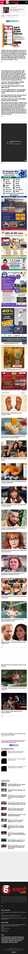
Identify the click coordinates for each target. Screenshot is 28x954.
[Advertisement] (14, 866)
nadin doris (21, 741)
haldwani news (17, 940)
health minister (13, 741)
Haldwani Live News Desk (13, 15)
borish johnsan (13, 740)
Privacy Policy (4, 931)
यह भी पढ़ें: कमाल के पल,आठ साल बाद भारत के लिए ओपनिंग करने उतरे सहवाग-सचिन (13, 96)
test (15, 742)
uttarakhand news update (17, 937)
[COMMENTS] (20, 21)
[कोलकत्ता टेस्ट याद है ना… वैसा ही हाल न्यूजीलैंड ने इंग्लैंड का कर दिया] (4, 761)
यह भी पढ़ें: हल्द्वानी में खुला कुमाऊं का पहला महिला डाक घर (12, 86)
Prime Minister (9, 742)
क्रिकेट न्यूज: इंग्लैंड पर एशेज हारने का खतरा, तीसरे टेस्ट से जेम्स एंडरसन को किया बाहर (16, 752)
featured (11, 942)
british (19, 740)
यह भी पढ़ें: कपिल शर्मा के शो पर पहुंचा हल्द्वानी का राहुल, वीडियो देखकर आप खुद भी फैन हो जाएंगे (13, 91)
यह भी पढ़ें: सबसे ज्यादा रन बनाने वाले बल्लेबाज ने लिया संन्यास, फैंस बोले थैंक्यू (13, 99)
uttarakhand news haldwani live (9, 938)
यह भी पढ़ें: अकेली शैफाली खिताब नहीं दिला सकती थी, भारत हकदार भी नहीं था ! (12, 83)
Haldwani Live (16, 948)
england (6, 741)
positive (3, 742)
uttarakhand (5, 940)
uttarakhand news (6, 937)
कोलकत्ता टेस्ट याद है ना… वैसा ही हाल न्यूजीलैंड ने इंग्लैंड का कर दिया (16, 759)
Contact (3, 929)
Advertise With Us (5, 928)
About (2, 927)
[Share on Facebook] (7, 21)
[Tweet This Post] (10, 21)
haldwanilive (20, 938)
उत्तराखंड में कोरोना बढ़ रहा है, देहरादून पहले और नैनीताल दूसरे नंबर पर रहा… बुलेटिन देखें (17, 767)
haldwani (11, 940)
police (15, 942)
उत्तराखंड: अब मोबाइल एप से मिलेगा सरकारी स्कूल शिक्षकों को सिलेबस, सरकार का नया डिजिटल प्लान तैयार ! (13, 925)
